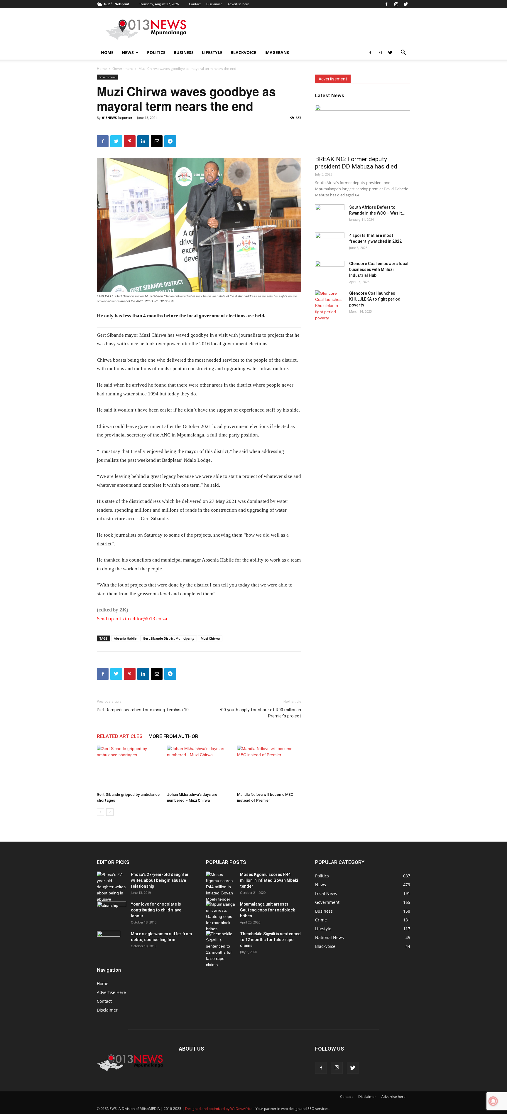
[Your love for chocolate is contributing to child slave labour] (111, 909)
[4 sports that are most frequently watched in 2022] (329, 242)
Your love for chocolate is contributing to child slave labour (156, 910)
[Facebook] (386, 4)
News (128, 52)
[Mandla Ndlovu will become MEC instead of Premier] (269, 768)
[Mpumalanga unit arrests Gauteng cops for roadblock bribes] (220, 916)
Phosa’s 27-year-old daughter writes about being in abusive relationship (160, 880)
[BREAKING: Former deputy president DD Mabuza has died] (362, 128)
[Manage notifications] (493, 1101)
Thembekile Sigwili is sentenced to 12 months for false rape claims (270, 939)
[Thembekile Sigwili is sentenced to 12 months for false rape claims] (220, 949)
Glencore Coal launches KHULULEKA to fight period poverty (374, 299)
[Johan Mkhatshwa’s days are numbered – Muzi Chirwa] (199, 768)
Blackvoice (243, 52)
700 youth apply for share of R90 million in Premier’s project (260, 713)
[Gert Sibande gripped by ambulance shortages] (129, 768)
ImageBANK (276, 52)
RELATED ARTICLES (120, 736)
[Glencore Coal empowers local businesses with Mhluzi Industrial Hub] (329, 271)
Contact (195, 4)
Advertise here (238, 4)
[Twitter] (405, 4)
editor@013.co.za (148, 618)
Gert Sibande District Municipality (168, 638)
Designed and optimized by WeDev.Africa (219, 1108)
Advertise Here (111, 992)
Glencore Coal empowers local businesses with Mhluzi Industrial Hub (378, 269)
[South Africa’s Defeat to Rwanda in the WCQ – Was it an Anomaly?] (329, 214)
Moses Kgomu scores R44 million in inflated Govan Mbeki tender (269, 880)
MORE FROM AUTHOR (173, 736)
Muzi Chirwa (210, 638)
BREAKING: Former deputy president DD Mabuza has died (356, 163)
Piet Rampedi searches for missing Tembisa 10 (143, 709)
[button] (403, 53)
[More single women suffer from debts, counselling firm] (108, 941)
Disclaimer (214, 4)
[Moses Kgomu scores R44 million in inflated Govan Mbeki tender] (220, 887)
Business (184, 52)
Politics (156, 52)
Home (107, 52)
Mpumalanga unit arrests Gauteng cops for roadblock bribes (267, 910)
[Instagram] (396, 4)
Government (122, 68)
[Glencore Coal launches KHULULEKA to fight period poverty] (329, 305)
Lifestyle (212, 52)
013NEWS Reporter (117, 117)
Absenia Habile (125, 638)
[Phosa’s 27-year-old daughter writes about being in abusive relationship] (111, 890)
